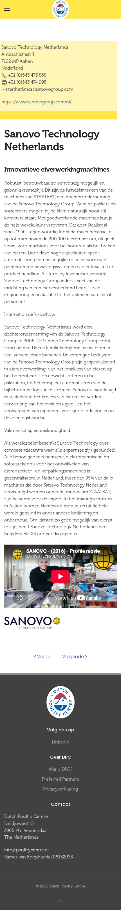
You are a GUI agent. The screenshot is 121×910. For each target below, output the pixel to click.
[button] (7, 9)
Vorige (44, 656)
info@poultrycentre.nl (26, 850)
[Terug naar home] (60, 9)
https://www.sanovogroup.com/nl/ (36, 102)
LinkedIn (61, 742)
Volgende (73, 656)
